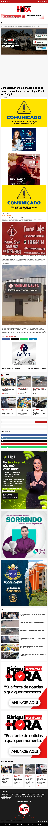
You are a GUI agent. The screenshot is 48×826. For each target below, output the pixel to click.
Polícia (37, 409)
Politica (33, 796)
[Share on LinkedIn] (33, 339)
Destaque (22, 388)
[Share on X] (15, 339)
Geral (20, 796)
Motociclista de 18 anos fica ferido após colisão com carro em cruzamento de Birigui (39, 381)
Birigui (3, 388)
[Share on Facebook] (6, 339)
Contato (2, 822)
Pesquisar (3, 419)
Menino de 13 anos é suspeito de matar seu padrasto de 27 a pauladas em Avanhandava (11, 368)
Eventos (15, 796)
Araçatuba (3, 794)
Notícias (6, 388)
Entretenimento (4, 796)
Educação (43, 794)
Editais (38, 794)
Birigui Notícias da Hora (23, 824)
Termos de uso (19, 820)
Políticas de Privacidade (10, 820)
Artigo (8, 794)
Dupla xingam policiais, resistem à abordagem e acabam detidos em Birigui (8, 402)
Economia (33, 794)
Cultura (23, 794)
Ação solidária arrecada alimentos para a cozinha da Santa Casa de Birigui (24, 402)
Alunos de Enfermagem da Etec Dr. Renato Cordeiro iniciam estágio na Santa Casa (37, 368)
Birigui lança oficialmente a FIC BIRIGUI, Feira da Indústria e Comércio (8, 381)
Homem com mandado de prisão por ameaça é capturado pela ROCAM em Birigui (39, 402)
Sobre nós (3, 820)
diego (2, 97)
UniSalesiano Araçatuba (6, 798)
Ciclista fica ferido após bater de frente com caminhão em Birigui (24, 381)
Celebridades (17, 794)
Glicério (24, 796)
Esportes (11, 796)
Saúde (42, 796)
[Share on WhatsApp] (24, 339)
